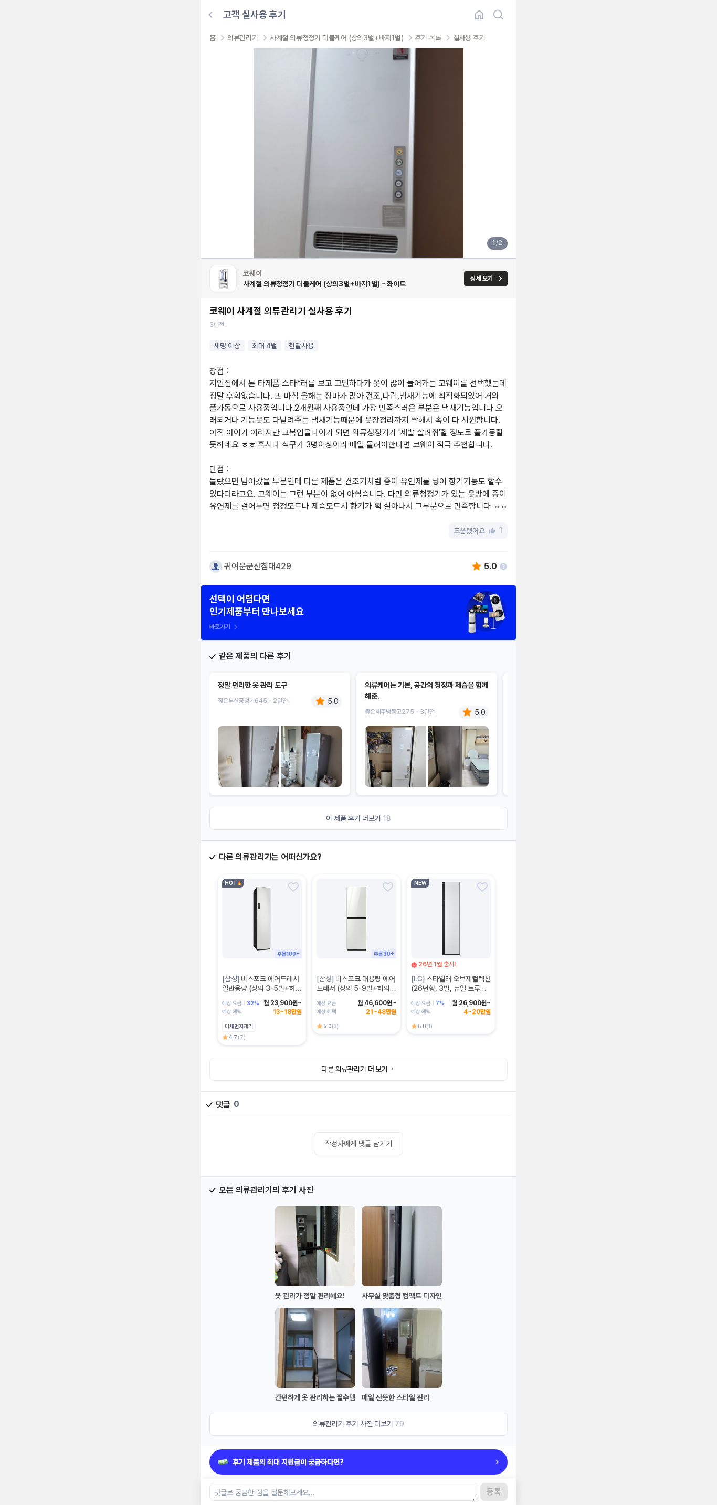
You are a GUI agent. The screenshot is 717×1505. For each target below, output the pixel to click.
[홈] (479, 14)
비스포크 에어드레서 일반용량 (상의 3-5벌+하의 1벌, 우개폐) (262, 988)
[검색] (498, 14)
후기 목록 (428, 38)
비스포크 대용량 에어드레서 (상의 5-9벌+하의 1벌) (356, 988)
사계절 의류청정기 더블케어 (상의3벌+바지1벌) (337, 38)
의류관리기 (242, 38)
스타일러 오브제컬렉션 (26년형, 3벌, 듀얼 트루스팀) (451, 988)
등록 (494, 1492)
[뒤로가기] (210, 14)
